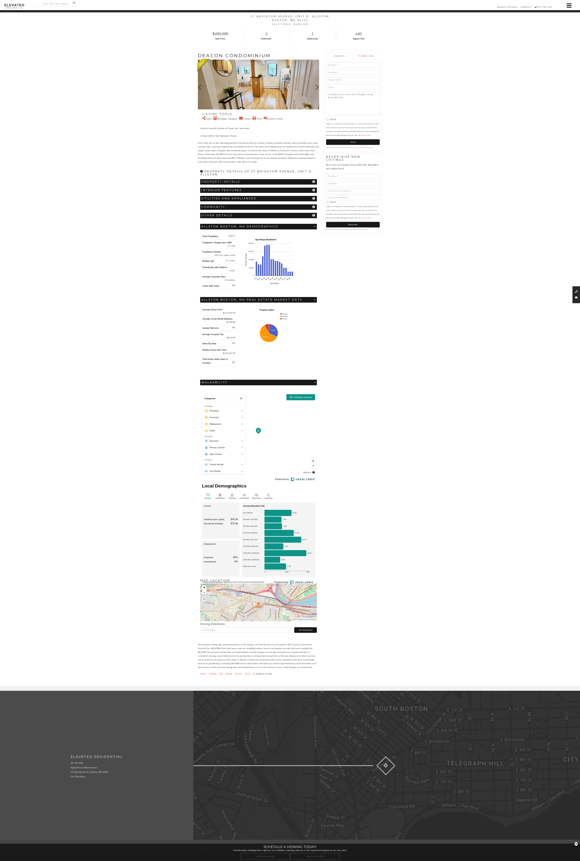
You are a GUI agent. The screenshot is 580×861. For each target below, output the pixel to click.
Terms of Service (365, 147)
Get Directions (306, 630)
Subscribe (353, 224)
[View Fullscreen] (204, 598)
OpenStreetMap (303, 619)
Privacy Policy (366, 135)
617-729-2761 (545, 7)
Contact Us (339, 55)
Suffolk (229, 673)
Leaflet (294, 619)
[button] (74, 2)
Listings (213, 673)
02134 (247, 673)
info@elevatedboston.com (84, 767)
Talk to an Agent (315, 856)
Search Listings (507, 7)
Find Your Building (265, 856)
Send (353, 142)
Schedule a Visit (366, 55)
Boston (238, 673)
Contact (526, 7)
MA (221, 673)
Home (203, 673)
